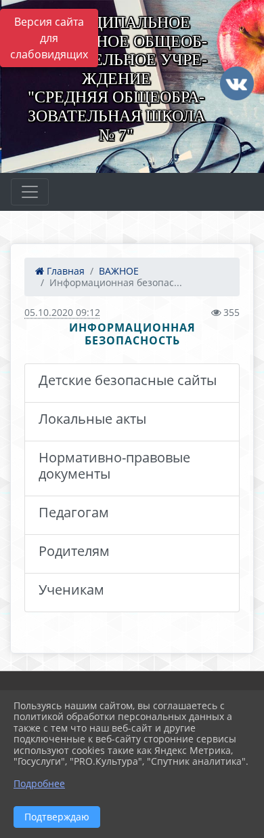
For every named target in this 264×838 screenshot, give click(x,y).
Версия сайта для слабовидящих (49, 38)
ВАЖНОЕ (119, 270)
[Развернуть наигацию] (30, 191)
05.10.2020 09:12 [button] (62, 312)
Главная (64, 270)
